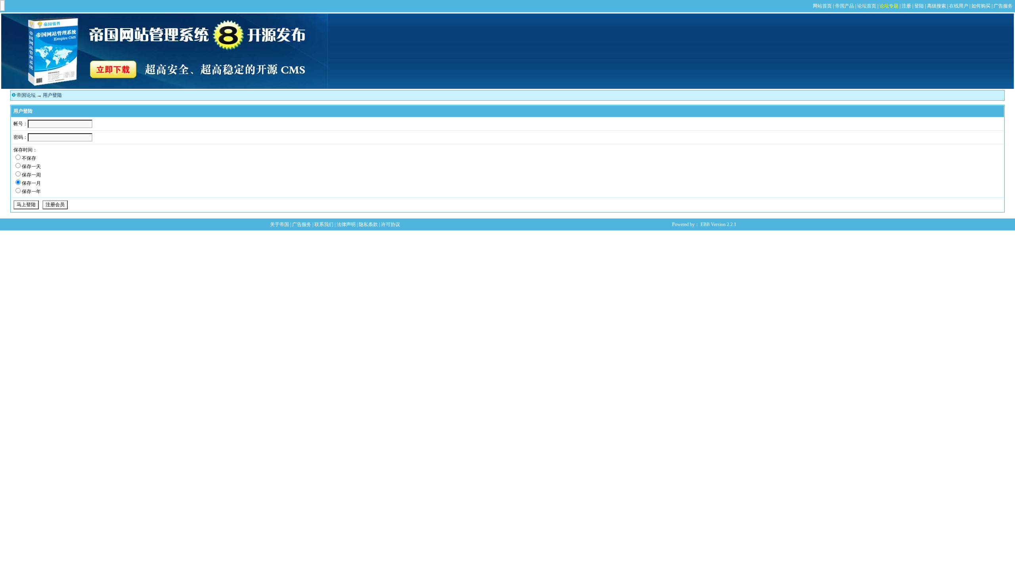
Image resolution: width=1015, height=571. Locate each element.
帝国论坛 (26, 95)
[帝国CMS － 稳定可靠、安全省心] (164, 87)
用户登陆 (52, 95)
